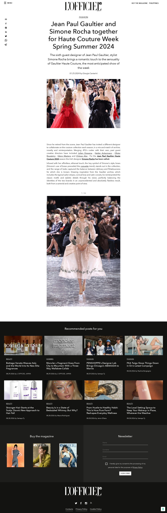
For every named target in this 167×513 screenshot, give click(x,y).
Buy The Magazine (140, 3)
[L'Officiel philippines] (83, 6)
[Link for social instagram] (86, 504)
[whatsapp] (6, 41)
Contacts (69, 509)
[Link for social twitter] (76, 504)
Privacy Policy (138, 467)
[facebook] (6, 24)
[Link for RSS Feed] (91, 503)
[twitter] (6, 36)
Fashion (83, 17)
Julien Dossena (85, 153)
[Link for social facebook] (81, 504)
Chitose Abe (81, 156)
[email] (6, 20)
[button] (117, 251)
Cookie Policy (95, 509)
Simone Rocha (88, 159)
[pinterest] (6, 28)
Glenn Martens (64, 156)
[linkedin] (6, 32)
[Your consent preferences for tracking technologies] (163, 509)
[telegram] (6, 45)
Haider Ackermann (103, 153)
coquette (85, 166)
